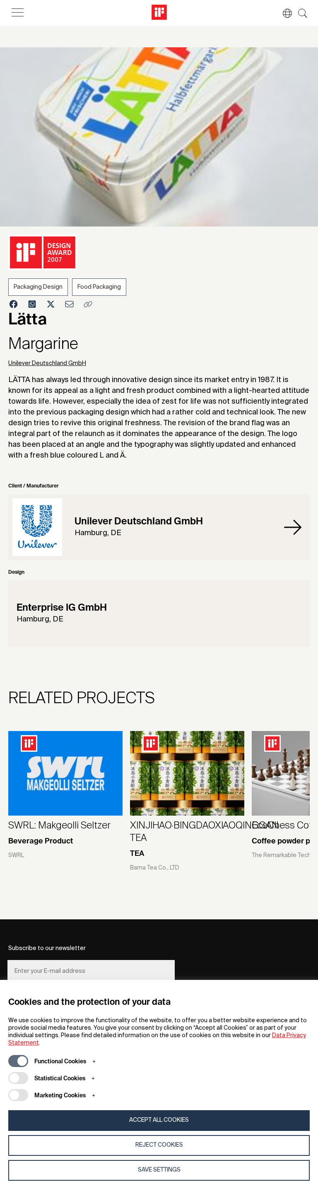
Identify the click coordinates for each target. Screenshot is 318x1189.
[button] (283, 13)
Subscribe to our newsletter (47, 948)
